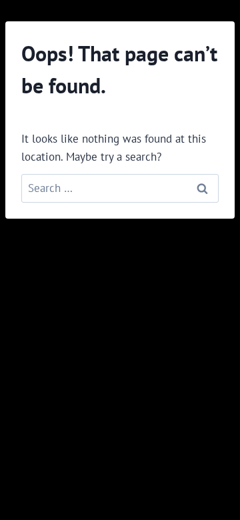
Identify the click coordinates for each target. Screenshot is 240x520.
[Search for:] (120, 188)
